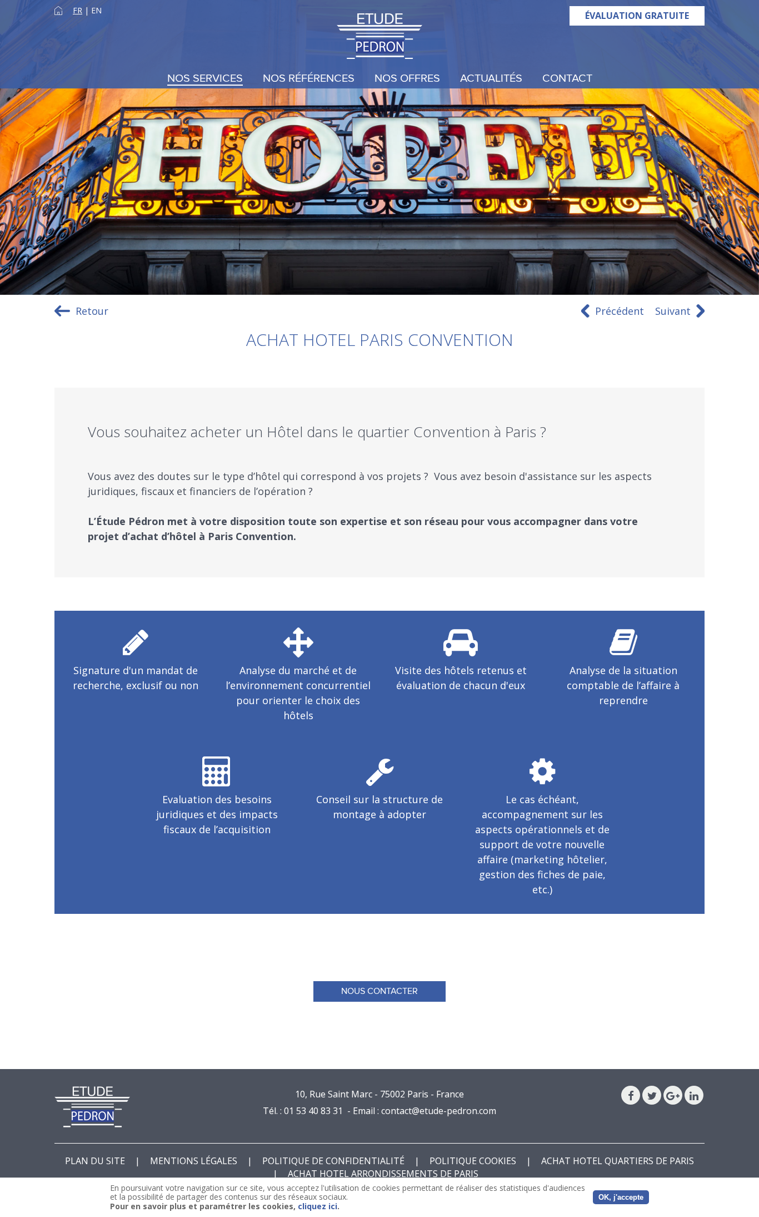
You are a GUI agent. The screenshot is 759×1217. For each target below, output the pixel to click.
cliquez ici (317, 1206)
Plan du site (95, 1161)
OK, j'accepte (620, 1197)
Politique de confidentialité (333, 1161)
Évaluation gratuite (637, 15)
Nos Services (205, 78)
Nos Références (308, 78)
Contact (567, 78)
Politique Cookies (473, 1161)
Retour (92, 311)
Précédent (619, 311)
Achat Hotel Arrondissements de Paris (383, 1173)
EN (96, 10)
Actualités (491, 78)
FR (77, 10)
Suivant (673, 311)
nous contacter (379, 991)
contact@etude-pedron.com (438, 1111)
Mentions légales (193, 1161)
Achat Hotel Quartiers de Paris (617, 1161)
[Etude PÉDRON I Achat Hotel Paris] (379, 36)
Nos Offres (407, 78)
